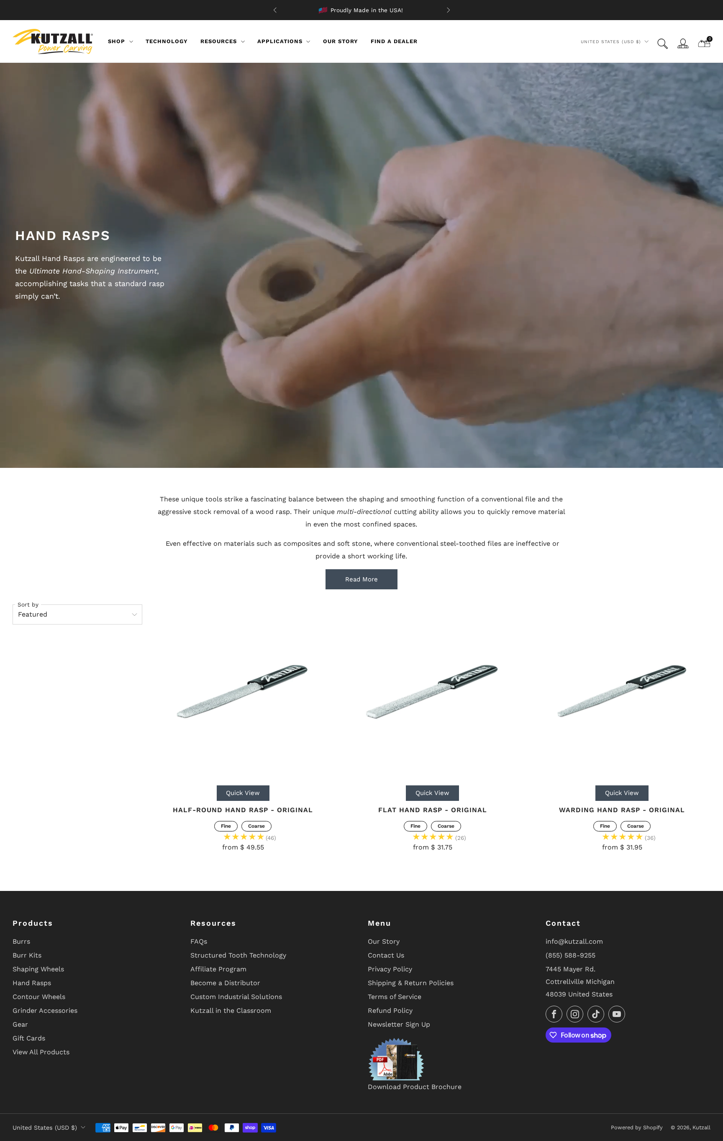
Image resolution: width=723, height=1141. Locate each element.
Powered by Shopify (637, 1127)
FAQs (198, 941)
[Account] (683, 43)
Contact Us (386, 955)
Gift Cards (29, 1038)
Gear (20, 1024)
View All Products (41, 1052)
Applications (280, 41)
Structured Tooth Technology (238, 955)
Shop (116, 41)
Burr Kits (27, 955)
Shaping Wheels (38, 969)
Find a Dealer (394, 41)
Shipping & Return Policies (411, 983)
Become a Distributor (225, 983)
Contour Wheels (39, 997)
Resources (218, 41)
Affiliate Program (218, 969)
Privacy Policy (390, 969)
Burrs (21, 941)
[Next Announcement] (448, 10)
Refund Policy (390, 1011)
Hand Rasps (32, 983)
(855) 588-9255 (570, 955)
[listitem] (361, 10)
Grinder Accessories (45, 1011)
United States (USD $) (611, 41)
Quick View (243, 793)
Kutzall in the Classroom (230, 1011)
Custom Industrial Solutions (236, 997)
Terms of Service (394, 997)
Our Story (340, 41)
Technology (167, 41)
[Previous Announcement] (274, 10)
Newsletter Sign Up (399, 1024)
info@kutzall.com (574, 941)
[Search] (662, 44)
